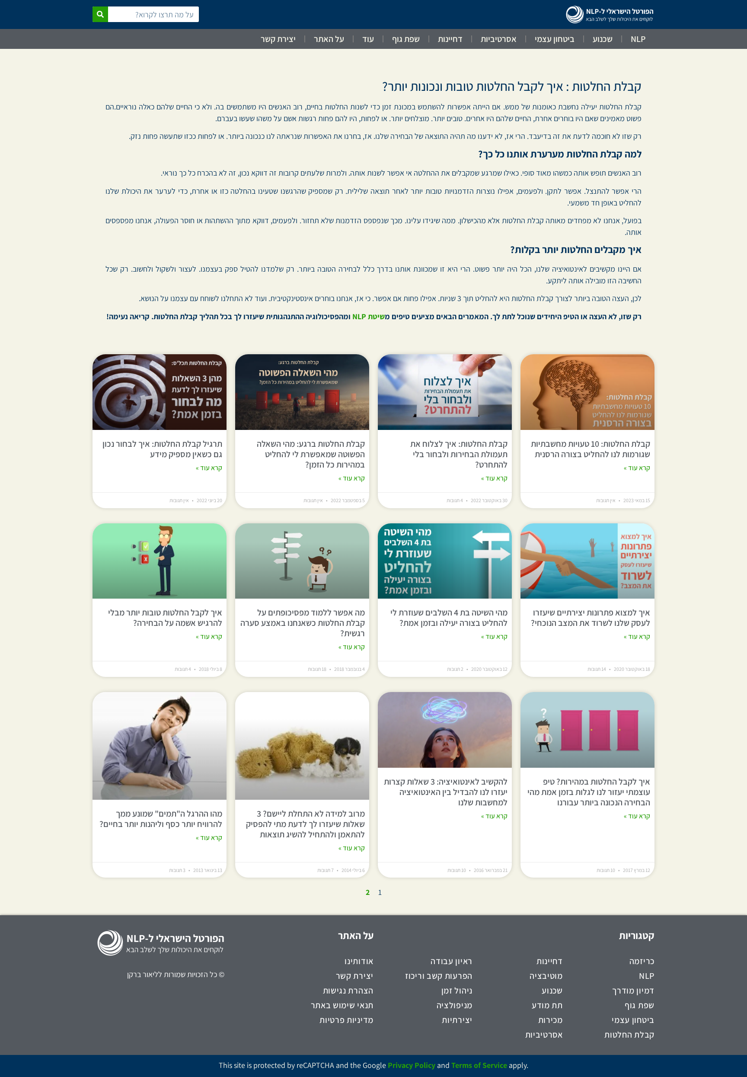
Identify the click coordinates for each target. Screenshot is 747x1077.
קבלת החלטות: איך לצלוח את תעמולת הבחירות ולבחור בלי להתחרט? (459, 454)
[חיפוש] (100, 14)
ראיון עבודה (451, 961)
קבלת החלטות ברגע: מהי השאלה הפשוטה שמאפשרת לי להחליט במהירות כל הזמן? (311, 454)
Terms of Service (479, 1065)
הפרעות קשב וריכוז (438, 975)
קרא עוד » (637, 467)
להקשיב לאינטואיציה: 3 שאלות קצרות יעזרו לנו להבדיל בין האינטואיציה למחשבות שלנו (446, 792)
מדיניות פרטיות (346, 1020)
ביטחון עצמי (555, 39)
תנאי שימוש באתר (342, 1005)
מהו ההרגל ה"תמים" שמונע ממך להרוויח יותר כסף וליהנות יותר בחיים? (160, 819)
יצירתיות (457, 1020)
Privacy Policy (411, 1065)
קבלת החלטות (629, 1034)
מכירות (550, 1020)
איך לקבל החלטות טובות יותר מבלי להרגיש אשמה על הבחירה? (165, 617)
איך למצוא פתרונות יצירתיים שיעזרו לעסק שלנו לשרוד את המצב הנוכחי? (590, 617)
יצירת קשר (278, 39)
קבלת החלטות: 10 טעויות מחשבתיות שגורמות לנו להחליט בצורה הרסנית (590, 449)
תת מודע (547, 1005)
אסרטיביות (499, 39)
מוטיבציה (546, 975)
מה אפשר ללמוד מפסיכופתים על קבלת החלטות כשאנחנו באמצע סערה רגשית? (302, 623)
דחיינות (450, 39)
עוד (368, 39)
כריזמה (641, 961)
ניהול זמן (456, 990)
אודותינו (359, 961)
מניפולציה (454, 1005)
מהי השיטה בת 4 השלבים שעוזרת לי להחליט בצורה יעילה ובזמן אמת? (449, 617)
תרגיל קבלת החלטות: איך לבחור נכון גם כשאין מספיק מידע (162, 449)
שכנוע (603, 39)
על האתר (329, 39)
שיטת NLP (368, 316)
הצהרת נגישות (348, 990)
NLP (638, 39)
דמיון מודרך (633, 990)
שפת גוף (406, 39)
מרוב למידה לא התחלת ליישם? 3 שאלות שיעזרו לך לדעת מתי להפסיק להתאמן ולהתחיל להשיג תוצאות (305, 824)
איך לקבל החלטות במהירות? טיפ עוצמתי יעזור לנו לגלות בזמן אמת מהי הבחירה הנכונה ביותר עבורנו (588, 792)
